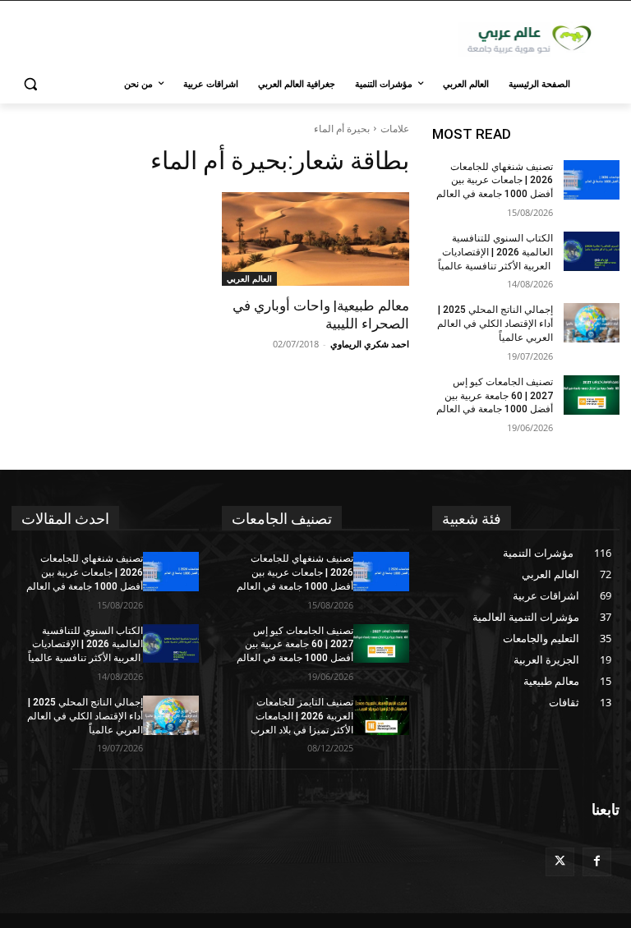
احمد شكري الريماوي (369, 344)
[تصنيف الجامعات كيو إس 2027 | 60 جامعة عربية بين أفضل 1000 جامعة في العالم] (591, 395)
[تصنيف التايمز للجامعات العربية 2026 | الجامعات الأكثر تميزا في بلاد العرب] (381, 715)
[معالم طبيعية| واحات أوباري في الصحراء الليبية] (315, 239)
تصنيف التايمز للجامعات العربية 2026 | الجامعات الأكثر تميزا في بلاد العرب (302, 716)
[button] (31, 84)
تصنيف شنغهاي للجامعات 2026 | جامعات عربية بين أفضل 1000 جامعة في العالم (494, 180)
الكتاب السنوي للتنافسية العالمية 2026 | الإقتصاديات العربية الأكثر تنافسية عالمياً (495, 252)
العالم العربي (249, 278)
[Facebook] (597, 862)
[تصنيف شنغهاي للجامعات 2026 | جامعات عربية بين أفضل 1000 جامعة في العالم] (591, 180)
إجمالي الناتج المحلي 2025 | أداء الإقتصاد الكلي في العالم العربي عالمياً (495, 323)
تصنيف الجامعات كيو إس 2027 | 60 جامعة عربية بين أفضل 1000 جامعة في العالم (494, 396)
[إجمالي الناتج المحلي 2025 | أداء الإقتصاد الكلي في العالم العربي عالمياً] (591, 322)
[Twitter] (560, 862)
